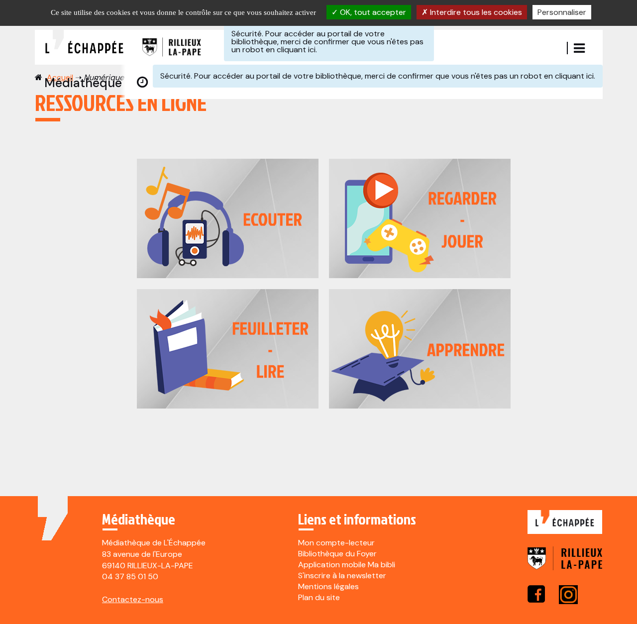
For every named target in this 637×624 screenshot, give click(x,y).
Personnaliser (561, 12)
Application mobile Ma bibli (346, 564)
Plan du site (319, 597)
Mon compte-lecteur (336, 542)
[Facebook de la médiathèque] (536, 594)
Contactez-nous (132, 599)
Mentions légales (328, 586)
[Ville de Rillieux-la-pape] (565, 565)
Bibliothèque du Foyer (337, 553)
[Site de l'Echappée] (565, 527)
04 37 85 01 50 (130, 576)
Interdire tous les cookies (475, 12)
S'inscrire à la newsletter (342, 575)
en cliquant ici (291, 49)
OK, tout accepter (372, 12)
